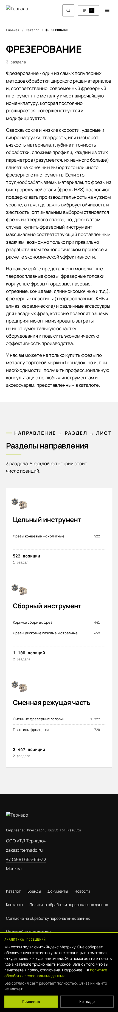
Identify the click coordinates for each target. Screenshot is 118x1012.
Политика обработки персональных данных (68, 904)
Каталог (32, 30)
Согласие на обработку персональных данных (48, 918)
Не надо (87, 1001)
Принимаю (31, 1001)
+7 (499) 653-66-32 (26, 859)
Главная (12, 30)
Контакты (14, 904)
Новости (82, 891)
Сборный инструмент (47, 605)
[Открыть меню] (107, 10)
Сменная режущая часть (52, 702)
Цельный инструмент (47, 519)
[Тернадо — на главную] (24, 10)
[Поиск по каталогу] (68, 10)
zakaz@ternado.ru (24, 850)
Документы (57, 891)
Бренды (34, 891)
